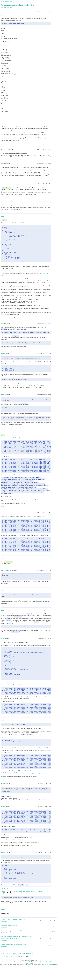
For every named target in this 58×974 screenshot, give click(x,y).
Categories (7, 953)
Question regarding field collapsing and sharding (13, 944)
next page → (4, 909)
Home (2, 953)
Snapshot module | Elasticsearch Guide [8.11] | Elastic (27, 891)
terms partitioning (8, 205)
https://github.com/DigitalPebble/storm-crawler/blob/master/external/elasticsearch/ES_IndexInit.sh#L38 (25, 747)
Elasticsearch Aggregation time (9, 925)
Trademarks (42, 961)
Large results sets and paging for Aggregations (13, 919)
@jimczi (4, 220)
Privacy (51, 961)
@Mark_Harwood (6, 187)
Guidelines (13, 953)
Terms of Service (21, 953)
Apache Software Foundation (47, 964)
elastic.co (6, 888)
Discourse (8, 956)
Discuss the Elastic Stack (6, 1)
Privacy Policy (29, 953)
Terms (47, 961)
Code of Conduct (29, 963)
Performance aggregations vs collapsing (17, 5)
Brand (56, 961)
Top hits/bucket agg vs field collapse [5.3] (11, 931)
